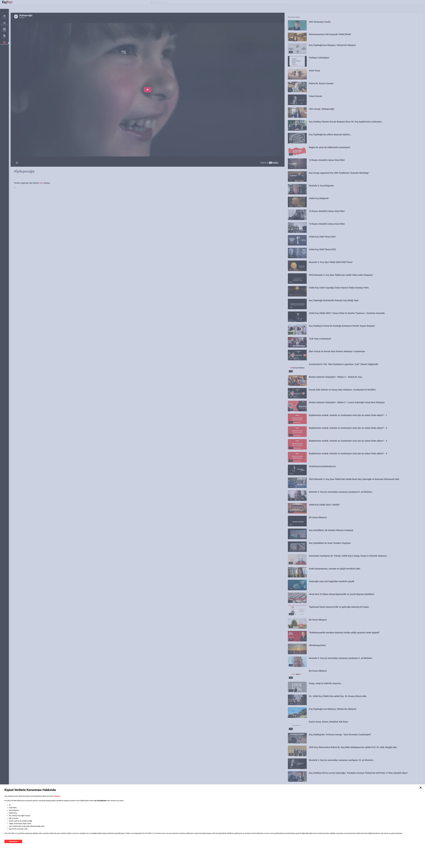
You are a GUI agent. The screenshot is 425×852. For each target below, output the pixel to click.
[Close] (421, 788)
